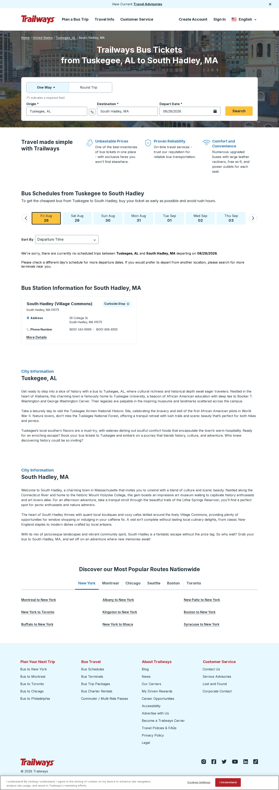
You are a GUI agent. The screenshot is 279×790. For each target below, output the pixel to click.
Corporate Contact (217, 691)
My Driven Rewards (157, 691)
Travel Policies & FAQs (159, 728)
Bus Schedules (92, 669)
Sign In (219, 19)
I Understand (228, 782)
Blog (145, 669)
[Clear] (83, 111)
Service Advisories (217, 676)
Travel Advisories (147, 4)
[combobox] (56, 111)
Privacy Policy (153, 735)
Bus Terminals (92, 676)
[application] (79, 320)
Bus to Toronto (32, 684)
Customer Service (136, 19)
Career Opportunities (158, 699)
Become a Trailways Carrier (164, 721)
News (146, 676)
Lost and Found (215, 684)
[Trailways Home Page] (38, 19)
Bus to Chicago (32, 691)
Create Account (193, 19)
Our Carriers (151, 684)
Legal (146, 743)
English (244, 20)
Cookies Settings (198, 782)
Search (239, 111)
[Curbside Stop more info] (128, 303)
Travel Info (104, 19)
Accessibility (151, 706)
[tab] (86, 583)
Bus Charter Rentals (96, 691)
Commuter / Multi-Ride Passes (104, 699)
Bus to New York (33, 669)
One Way (44, 87)
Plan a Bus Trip (75, 19)
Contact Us (211, 669)
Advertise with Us (155, 713)
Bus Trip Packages (95, 684)
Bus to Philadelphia (35, 699)
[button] (26, 218)
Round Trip (88, 87)
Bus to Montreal (32, 676)
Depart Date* (171, 104)
